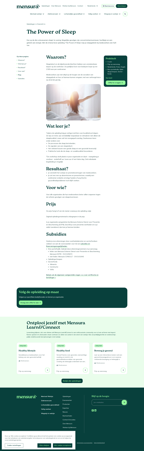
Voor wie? (21, 71)
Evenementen (67, 400)
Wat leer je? (22, 64)
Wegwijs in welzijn (48, 413)
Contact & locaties (69, 420)
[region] (38, 440)
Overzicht (40, 24)
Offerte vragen (114, 83)
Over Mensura (56, 6)
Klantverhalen (67, 416)
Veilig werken (46, 409)
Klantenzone (109, 6)
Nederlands (91, 6)
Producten (66, 404)
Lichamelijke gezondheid (50, 405)
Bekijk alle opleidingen (72, 381)
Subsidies (21, 78)
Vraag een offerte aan (29, 303)
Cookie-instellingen (14, 445)
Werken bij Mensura (69, 6)
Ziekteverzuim (46, 401)
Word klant (121, 6)
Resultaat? (21, 67)
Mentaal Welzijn (47, 396)
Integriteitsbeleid (99, 443)
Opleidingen (46, 6)
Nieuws (65, 412)
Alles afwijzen (44, 445)
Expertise (66, 408)
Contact (80, 6)
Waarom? (21, 60)
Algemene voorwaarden (84, 443)
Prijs (19, 75)
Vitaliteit (23, 346)
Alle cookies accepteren (62, 445)
